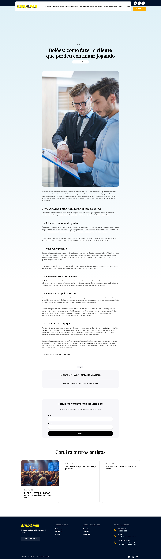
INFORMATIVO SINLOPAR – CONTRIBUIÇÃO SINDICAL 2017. (38, 495)
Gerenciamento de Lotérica (80, 62)
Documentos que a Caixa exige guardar (80, 467)
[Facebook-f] (143, 3)
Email (50, 424)
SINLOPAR (31, 557)
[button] (80, 382)
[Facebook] (129, 557)
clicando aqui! (65, 354)
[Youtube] (137, 557)
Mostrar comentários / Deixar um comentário (80, 383)
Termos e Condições (43, 557)
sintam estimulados (89, 343)
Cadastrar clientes (48, 281)
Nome (50, 416)
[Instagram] (139, 3)
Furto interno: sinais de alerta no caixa (121, 467)
